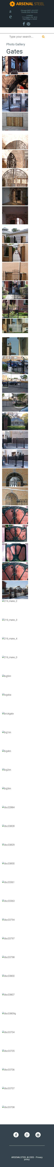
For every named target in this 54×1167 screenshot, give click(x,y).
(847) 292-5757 (32, 10)
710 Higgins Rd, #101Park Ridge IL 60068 (29, 18)
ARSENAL (30, 3)
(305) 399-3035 (32, 12)
